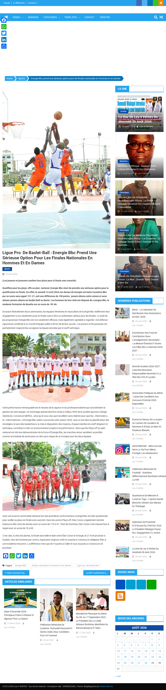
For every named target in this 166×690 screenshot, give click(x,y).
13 (139, 651)
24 (118, 663)
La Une (123, 111)
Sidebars (33, 17)
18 (125, 657)
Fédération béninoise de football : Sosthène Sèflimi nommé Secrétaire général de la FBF (148, 474)
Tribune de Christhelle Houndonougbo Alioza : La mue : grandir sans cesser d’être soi (138, 279)
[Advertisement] (83, 48)
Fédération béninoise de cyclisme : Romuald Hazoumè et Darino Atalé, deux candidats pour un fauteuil (56, 630)
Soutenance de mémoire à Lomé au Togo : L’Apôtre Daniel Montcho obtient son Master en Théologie (147, 501)
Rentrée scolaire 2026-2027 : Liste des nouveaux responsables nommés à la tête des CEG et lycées (146, 371)
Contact (89, 17)
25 (125, 663)
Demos (16, 17)
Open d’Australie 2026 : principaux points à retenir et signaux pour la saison (19, 615)
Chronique (124, 192)
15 (152, 651)
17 (118, 657)
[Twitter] (4, 33)
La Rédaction (19, 3)
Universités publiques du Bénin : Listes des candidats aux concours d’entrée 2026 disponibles (147, 398)
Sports (7, 269)
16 (159, 651)
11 (125, 651)
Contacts (32, 3)
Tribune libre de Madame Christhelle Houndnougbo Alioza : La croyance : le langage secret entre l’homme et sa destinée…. (139, 240)
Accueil (7, 3)
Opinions (123, 161)
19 (132, 657)
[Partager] (4, 46)
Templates (70, 17)
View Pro (105, 17)
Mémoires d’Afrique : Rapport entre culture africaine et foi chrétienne (137, 168)
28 (146, 663)
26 (132, 663)
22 (152, 657)
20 (139, 657)
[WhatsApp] (4, 26)
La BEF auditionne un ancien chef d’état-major (98, 573)
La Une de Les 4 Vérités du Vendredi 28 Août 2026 (145, 550)
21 (146, 657)
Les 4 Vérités (9, 627)
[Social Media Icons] (120, 584)
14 (146, 651)
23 (159, 657)
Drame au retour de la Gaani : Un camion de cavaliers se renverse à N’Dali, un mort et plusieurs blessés (147, 425)
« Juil (117, 676)
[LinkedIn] (4, 39)
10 (118, 651)
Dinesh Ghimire (106, 686)
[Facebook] (4, 20)
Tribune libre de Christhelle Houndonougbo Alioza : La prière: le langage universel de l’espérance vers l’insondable (139, 202)
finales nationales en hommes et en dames (51, 565)
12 (132, 651)
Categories (50, 17)
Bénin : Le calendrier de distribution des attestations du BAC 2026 (146, 313)
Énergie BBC (20, 565)
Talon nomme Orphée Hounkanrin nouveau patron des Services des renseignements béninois (18, 573)
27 (139, 663)
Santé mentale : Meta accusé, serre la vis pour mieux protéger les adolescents (147, 449)
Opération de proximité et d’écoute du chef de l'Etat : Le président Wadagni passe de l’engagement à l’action (147, 527)
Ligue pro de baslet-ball (88, 565)
